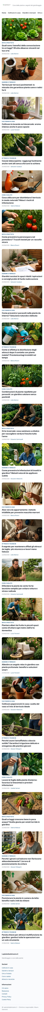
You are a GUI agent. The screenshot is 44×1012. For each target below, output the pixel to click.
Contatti (4, 994)
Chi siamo (5, 988)
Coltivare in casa (14, 13)
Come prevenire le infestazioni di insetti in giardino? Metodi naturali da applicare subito (21, 473)
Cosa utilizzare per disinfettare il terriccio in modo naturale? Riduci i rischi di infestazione (21, 200)
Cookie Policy (6, 999)
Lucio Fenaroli (15, 130)
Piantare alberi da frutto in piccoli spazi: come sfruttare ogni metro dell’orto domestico (20, 628)
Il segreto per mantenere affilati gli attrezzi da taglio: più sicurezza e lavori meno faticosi (22, 549)
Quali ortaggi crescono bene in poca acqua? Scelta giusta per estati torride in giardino (21, 822)
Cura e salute (7, 195)
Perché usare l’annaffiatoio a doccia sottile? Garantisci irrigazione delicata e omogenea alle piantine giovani (20, 743)
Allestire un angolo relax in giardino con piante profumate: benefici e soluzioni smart (20, 667)
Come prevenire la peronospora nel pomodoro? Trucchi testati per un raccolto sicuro (22, 239)
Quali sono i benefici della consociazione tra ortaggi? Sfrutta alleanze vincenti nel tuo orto (21, 48)
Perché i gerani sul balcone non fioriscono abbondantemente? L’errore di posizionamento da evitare (21, 861)
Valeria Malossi (15, 206)
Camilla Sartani (15, 788)
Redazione (5, 991)
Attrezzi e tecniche (9, 158)
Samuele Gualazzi (16, 166)
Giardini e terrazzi (29, 13)
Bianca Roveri (15, 245)
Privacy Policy (6, 997)
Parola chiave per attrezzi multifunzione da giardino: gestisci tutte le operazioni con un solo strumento (22, 937)
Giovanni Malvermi (16, 478)
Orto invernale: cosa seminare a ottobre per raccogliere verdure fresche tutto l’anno (20, 433)
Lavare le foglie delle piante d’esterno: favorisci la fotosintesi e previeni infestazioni (19, 782)
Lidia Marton (15, 53)
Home (4, 13)
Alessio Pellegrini (16, 749)
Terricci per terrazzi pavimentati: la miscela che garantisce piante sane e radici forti (22, 87)
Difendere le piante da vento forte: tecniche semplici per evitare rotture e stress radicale (19, 588)
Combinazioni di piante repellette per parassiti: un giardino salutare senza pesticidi (19, 394)
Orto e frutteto (8, 43)
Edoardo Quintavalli (17, 439)
